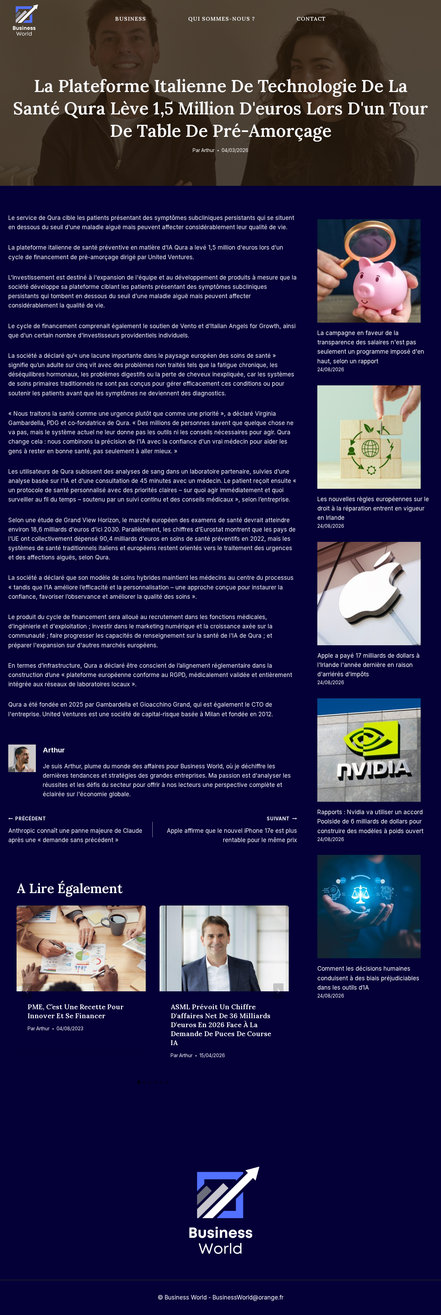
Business (130, 18)
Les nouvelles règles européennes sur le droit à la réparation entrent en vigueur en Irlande (373, 508)
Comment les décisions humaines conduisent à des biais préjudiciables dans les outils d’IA (368, 978)
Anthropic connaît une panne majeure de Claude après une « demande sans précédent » (75, 829)
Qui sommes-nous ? (221, 18)
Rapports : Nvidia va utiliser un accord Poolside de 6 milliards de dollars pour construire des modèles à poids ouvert (370, 821)
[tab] (139, 1082)
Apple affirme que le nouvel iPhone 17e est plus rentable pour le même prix (232, 829)
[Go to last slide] (27, 991)
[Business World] (24, 20)
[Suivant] (278, 991)
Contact (311, 18)
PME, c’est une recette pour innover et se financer (76, 1011)
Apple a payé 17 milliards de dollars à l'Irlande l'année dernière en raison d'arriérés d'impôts (368, 665)
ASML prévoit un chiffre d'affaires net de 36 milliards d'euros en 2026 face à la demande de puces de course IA (221, 1024)
